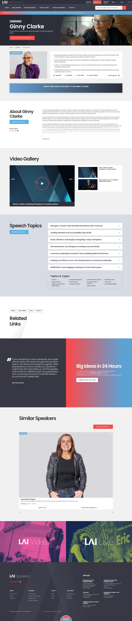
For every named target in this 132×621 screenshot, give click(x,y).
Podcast (38, 310)
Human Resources (110, 279)
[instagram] (17, 581)
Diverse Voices (74, 282)
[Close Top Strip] (129, 13)
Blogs (31, 310)
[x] (12, 581)
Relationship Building (110, 284)
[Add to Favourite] (111, 434)
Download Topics (18, 232)
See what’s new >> (80, 12)
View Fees (58, 75)
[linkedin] (15, 581)
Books (13, 310)
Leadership (108, 282)
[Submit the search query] (124, 8)
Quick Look (41, 507)
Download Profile (18, 122)
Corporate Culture (75, 284)
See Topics (81, 75)
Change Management (76, 279)
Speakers (18, 47)
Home (11, 47)
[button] (129, 2)
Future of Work (91, 285)
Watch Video (93, 75)
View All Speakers (102, 427)
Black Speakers (56, 282)
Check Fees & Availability (88, 507)
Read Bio (69, 75)
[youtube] (20, 581)
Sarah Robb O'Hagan (28, 499)
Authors (54, 279)
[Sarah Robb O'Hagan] (66, 465)
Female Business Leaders (94, 279)
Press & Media (22, 310)
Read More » (46, 139)
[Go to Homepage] (13, 2)
